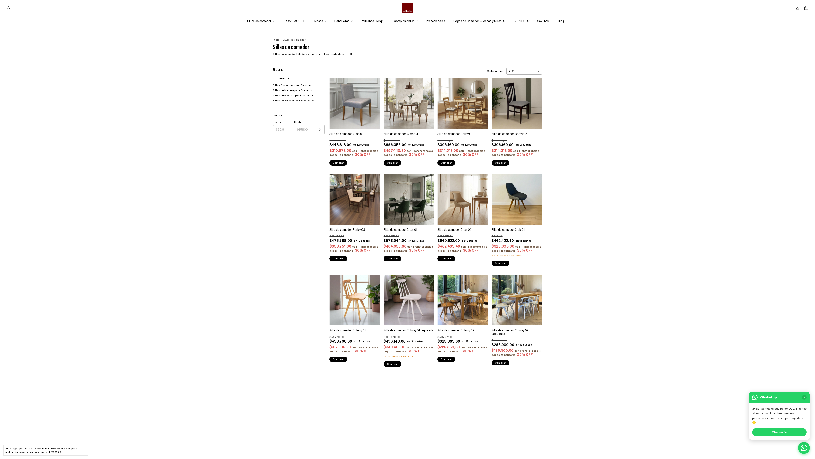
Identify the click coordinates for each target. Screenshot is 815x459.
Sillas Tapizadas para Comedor (292, 85)
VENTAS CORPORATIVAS (532, 21)
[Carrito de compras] (806, 8)
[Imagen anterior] (336, 100)
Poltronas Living (372, 21)
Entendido (55, 451)
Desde (277, 121)
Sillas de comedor (259, 21)
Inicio (276, 39)
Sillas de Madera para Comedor (292, 90)
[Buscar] (9, 8)
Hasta (298, 121)
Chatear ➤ (779, 432)
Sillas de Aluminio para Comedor (293, 100)
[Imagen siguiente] (374, 100)
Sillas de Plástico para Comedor (293, 95)
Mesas (318, 21)
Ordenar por (495, 71)
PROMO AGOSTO (294, 21)
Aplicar (320, 129)
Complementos (404, 21)
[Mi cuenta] (797, 8)
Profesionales (435, 21)
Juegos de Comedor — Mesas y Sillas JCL (479, 21)
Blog (561, 21)
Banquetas (341, 21)
